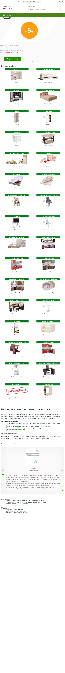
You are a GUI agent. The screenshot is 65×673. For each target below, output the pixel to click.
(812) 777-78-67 (9, 8)
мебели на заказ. (20, 429)
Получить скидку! (12, 59)
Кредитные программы (13, 431)
